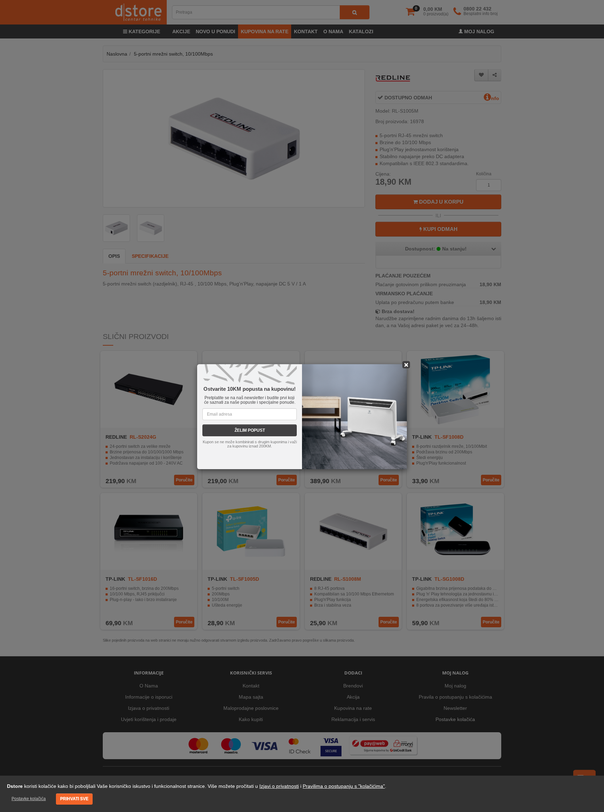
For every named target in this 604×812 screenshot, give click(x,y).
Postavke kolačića (29, 798)
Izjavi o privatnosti (279, 786)
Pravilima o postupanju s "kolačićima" (344, 786)
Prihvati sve (74, 798)
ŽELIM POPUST (250, 430)
